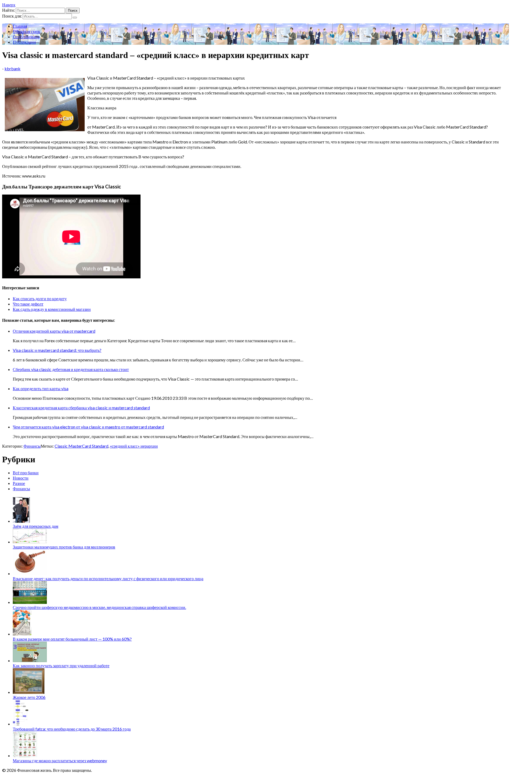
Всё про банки (26, 472)
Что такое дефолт (28, 303)
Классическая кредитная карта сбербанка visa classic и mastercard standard (81, 407)
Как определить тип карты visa (40, 388)
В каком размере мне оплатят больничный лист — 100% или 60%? (72, 638)
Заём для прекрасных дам (35, 526)
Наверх (8, 4)
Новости (20, 477)
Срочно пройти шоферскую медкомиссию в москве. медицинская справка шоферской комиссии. (99, 607)
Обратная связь (26, 31)
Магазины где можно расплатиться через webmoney (60, 760)
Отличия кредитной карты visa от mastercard (54, 330)
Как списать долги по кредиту (40, 298)
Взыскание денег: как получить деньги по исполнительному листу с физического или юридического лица (108, 578)
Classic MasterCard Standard (81, 445)
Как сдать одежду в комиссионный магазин (52, 309)
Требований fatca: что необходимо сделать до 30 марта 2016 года (72, 728)
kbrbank (12, 68)
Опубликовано (26, 36)
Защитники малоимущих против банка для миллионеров (64, 546)
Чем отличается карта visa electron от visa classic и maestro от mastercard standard (88, 426)
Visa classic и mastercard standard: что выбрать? (57, 350)
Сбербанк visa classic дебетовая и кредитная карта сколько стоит (71, 369)
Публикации (24, 41)
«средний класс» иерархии (134, 445)
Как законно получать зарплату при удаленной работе (61, 665)
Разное (19, 483)
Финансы (32, 445)
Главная (20, 25)
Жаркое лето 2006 (29, 697)
